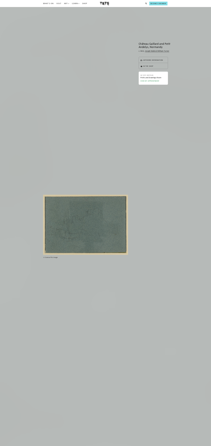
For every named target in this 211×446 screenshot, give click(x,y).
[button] (145, 3)
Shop (84, 3)
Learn (75, 3)
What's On (48, 3)
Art (66, 3)
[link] (50, 257)
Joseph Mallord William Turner (157, 51)
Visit (58, 3)
